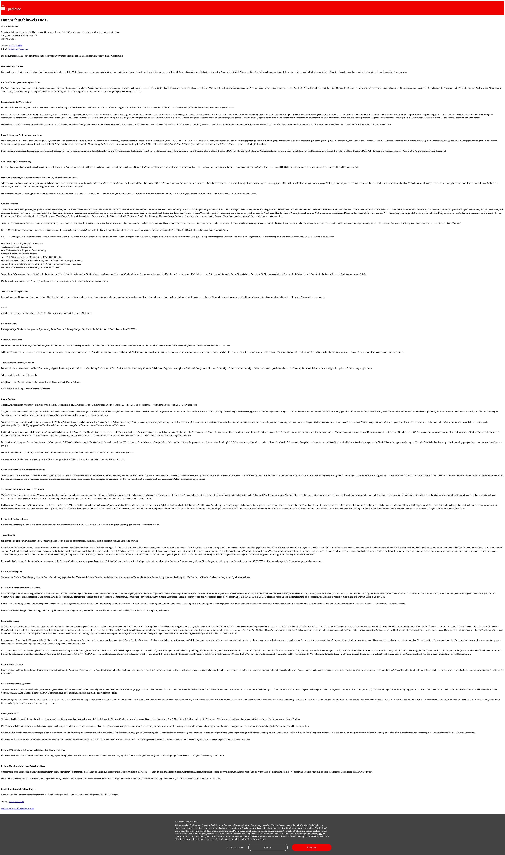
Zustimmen (311, 847)
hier (320, 833)
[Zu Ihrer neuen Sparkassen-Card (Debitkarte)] (11, 11)
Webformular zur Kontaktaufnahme (17, 808)
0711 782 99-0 (15, 45)
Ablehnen (268, 847)
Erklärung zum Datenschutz (231, 830)
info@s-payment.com (19, 49)
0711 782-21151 (16, 801)
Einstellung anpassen (235, 847)
